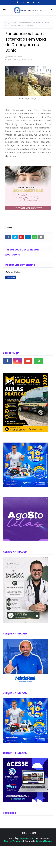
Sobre (33, 833)
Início (24, 833)
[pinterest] (38, 2)
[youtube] (28, 2)
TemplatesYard (25, 838)
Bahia (20, 22)
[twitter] (33, 2)
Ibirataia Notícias (14, 56)
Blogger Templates (13, 841)
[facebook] (17, 2)
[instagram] (22, 2)
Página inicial (10, 22)
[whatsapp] (38, 361)
